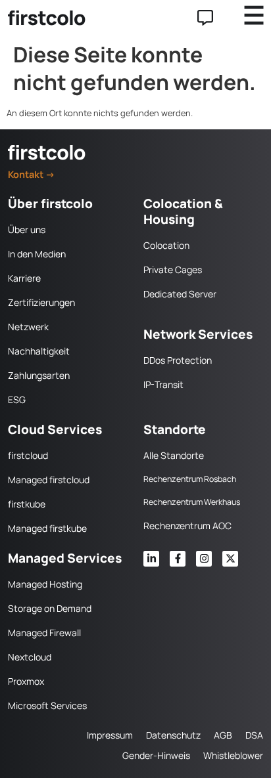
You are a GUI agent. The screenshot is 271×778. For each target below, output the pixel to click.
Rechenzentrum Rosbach (189, 479)
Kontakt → (31, 174)
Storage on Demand (49, 608)
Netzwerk (28, 326)
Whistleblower (233, 755)
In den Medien (37, 254)
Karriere (24, 278)
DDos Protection (177, 360)
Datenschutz (173, 735)
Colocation (166, 245)
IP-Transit (163, 384)
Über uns (26, 229)
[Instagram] (204, 559)
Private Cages (172, 269)
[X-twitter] (230, 559)
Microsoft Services (47, 705)
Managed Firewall (44, 632)
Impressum (110, 735)
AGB (223, 735)
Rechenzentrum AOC (187, 525)
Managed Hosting (45, 584)
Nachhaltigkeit (39, 351)
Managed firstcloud (48, 479)
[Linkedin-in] (151, 559)
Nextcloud (29, 657)
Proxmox (26, 681)
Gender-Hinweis (156, 755)
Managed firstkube (47, 528)
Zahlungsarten (39, 375)
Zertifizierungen (41, 302)
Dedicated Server (179, 294)
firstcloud (28, 455)
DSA (254, 735)
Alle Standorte (173, 455)
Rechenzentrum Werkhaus (191, 502)
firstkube (26, 504)
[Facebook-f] (177, 559)
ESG (17, 399)
